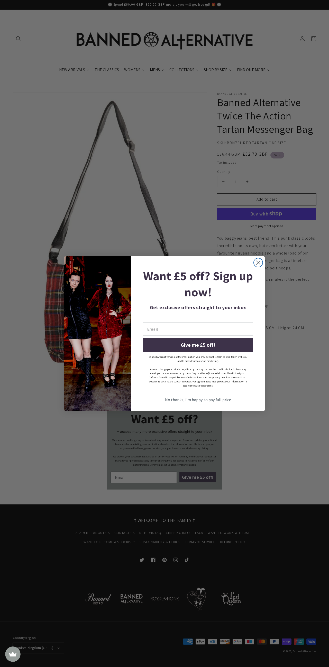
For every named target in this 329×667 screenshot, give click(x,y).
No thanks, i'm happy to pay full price (198, 399)
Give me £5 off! (198, 345)
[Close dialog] (258, 262)
